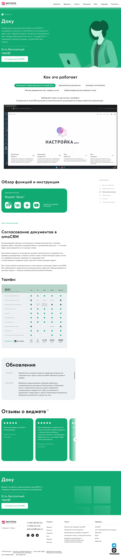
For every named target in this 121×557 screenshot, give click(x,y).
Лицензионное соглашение (54, 553)
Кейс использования (109, 192)
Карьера (104, 4)
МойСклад (98, 541)
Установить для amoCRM (15, 59)
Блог (96, 4)
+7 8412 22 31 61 (33, 526)
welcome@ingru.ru (35, 529)
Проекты (57, 4)
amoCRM (97, 527)
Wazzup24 (98, 532)
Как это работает (108, 185)
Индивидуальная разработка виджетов (76, 532)
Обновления (106, 195)
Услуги (76, 4)
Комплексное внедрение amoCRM (74, 527)
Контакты (115, 4)
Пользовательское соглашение (22, 553)
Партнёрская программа (53, 551)
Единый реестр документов (70, 85)
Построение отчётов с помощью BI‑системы (77, 535)
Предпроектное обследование (73, 530)
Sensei (97, 538)
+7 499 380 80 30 (34, 522)
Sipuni (97, 535)
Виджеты (67, 4)
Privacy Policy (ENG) (39, 551)
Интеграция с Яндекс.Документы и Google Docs (35, 85)
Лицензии (87, 4)
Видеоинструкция (108, 188)
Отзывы (105, 199)
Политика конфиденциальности (22, 551)
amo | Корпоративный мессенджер (105, 530)
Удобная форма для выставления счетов (80, 90)
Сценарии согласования (95, 85)
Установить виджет (108, 202)
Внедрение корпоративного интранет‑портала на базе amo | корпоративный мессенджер (74, 540)
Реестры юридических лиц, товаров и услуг (42, 90)
